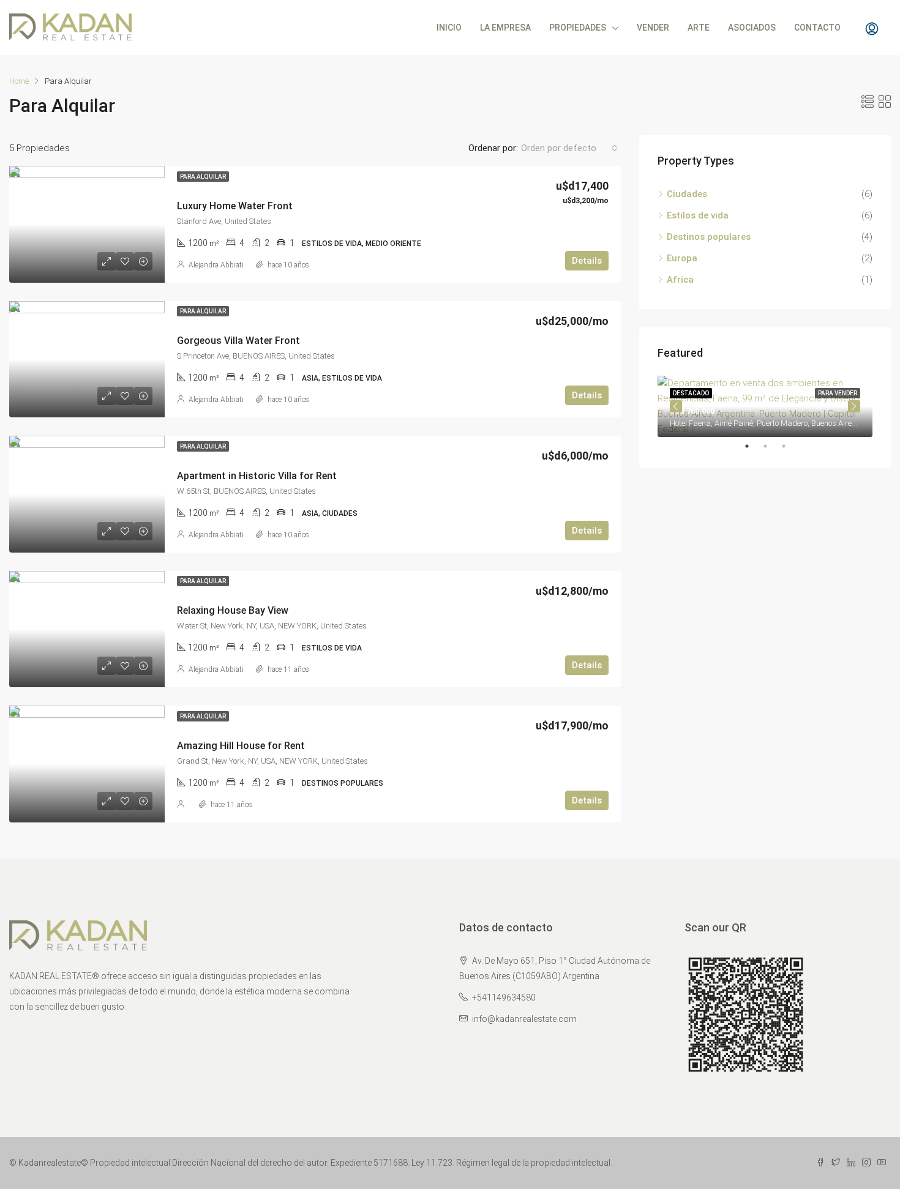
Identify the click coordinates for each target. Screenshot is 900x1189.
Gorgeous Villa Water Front (238, 340)
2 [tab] (771, 446)
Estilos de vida (698, 215)
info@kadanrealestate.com (524, 1019)
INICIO (449, 27)
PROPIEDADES (577, 27)
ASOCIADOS (752, 27)
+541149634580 (504, 997)
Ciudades (687, 193)
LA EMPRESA (505, 27)
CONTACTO (817, 27)
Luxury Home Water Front (235, 206)
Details (587, 260)
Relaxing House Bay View (232, 610)
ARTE (699, 27)
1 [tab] (753, 446)
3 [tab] (790, 446)
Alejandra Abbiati (216, 265)
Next (854, 406)
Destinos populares (709, 236)
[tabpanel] (765, 406)
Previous (676, 406)
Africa (680, 279)
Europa (682, 258)
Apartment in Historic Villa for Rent (257, 476)
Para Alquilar (203, 176)
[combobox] (569, 148)
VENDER (653, 27)
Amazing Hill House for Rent (241, 745)
